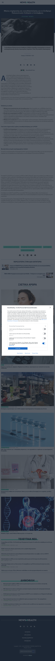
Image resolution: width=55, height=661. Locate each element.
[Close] (50, 308)
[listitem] (27, 326)
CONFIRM (17, 348)
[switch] (44, 329)
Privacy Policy (35, 353)
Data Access (27, 353)
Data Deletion (20, 353)
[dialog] (27, 330)
